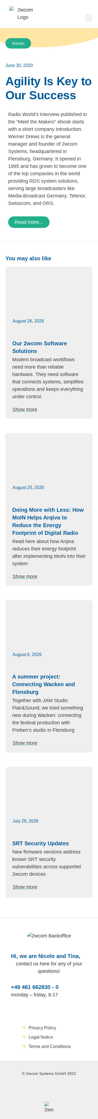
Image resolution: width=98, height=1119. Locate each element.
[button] (89, 17)
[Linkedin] (49, 1089)
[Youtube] (68, 1089)
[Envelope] (29, 1089)
